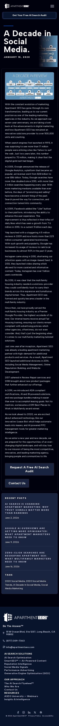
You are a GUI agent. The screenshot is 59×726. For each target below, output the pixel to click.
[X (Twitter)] (35, 713)
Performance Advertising (19, 670)
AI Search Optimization (17, 657)
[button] (52, 6)
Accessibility (47, 716)
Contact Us (10, 689)
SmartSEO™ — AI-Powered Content (25, 660)
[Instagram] (23, 713)
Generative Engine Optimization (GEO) (27, 673)
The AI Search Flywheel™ (19, 683)
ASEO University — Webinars (21, 696)
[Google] (40, 713)
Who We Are (11, 686)
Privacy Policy (34, 716)
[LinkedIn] (29, 713)
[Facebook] (18, 713)
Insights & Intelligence (17, 699)
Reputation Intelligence (18, 664)
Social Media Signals (16, 667)
